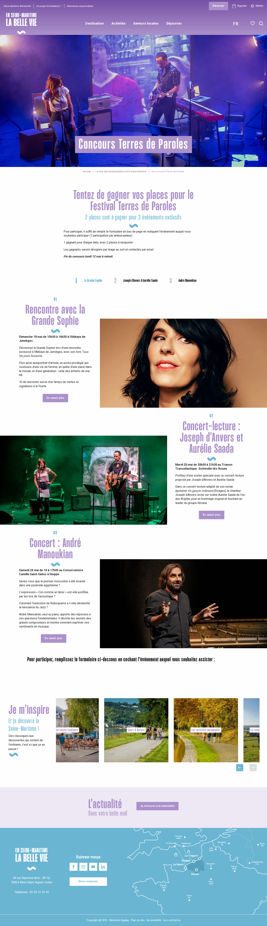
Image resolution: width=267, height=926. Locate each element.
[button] (261, 24)
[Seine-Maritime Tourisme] (20, 23)
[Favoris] (253, 23)
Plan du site (138, 920)
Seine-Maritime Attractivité (17, 6)
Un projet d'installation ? (48, 6)
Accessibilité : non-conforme (163, 920)
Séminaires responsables (80, 6)
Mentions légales (119, 920)
